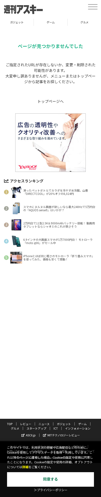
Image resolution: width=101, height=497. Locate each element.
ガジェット (64, 424)
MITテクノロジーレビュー (63, 435)
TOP (10, 424)
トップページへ (50, 101)
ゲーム (29, 22)
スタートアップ (36, 428)
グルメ (63, 22)
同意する (50, 479)
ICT (56, 428)
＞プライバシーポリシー (50, 490)
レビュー (25, 424)
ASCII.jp (31, 435)
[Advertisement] (50, 341)
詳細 (25, 467)
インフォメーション (77, 428)
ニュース (44, 424)
